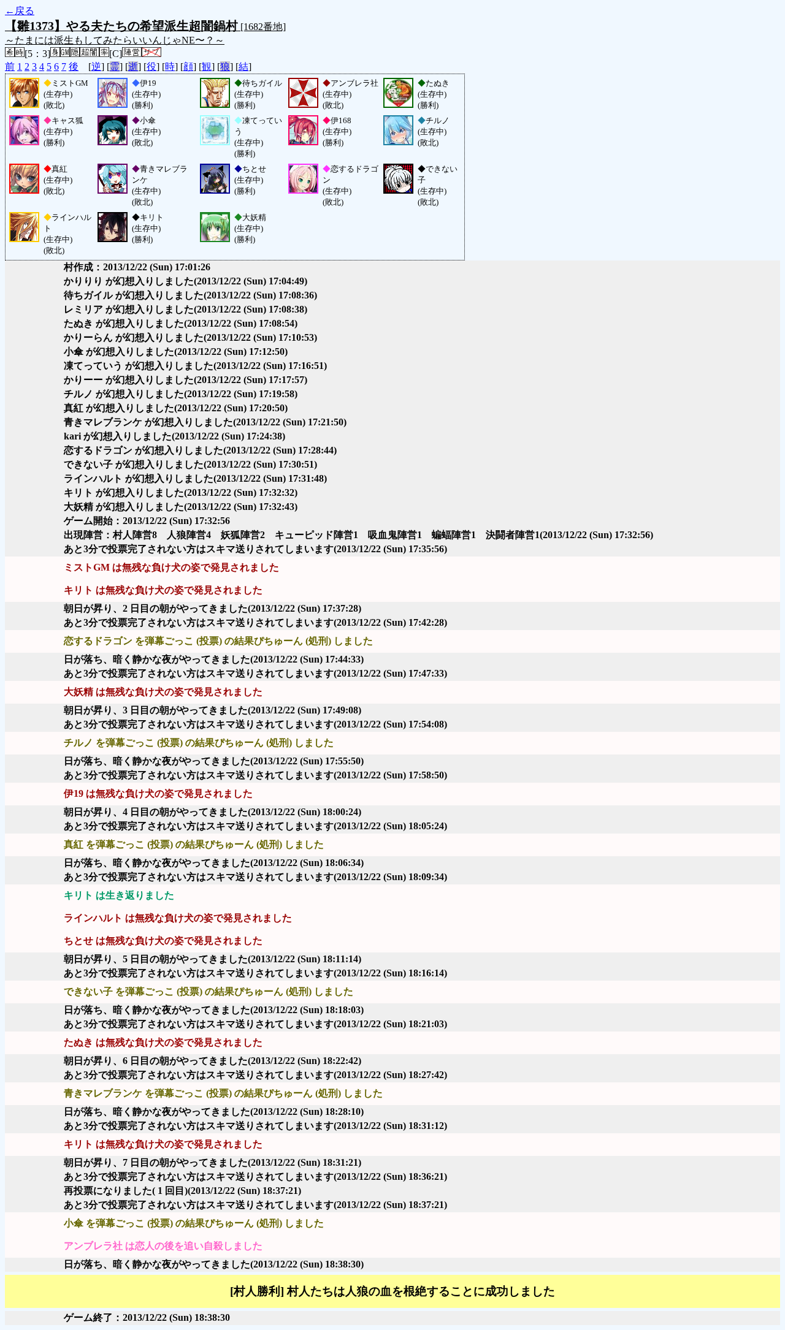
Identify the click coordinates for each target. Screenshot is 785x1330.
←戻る (19, 11)
